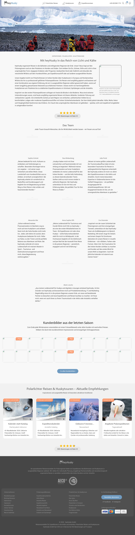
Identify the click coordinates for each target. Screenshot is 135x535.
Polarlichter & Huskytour (78, 492)
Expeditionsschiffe (42, 503)
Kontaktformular (9, 505)
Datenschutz (7, 500)
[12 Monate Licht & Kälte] (51, 410)
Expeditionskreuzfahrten (44, 496)
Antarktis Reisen (41, 500)
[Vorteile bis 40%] (117, 410)
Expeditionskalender (51, 424)
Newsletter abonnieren (111, 497)
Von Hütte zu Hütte (74, 510)
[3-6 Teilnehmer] (84, 410)
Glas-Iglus (72, 498)
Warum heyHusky (9, 512)
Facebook (107, 502)
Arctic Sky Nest (73, 500)
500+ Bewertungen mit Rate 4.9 (67, 116)
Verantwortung (8, 510)
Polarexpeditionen (43, 492)
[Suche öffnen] (122, 3)
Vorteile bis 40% (108, 400)
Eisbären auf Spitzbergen (44, 512)
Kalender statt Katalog (18, 424)
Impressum (7, 503)
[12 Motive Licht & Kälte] (18, 410)
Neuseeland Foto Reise (43, 508)
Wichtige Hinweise (9, 498)
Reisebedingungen (9, 496)
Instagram (116, 502)
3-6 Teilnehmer (75, 400)
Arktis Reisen (40, 498)
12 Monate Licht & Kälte (44, 400)
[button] (125, 3)
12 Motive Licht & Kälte (11, 400)
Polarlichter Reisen (51, 3)
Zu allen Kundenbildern (67, 371)
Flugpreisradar (73, 512)
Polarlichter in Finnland (75, 503)
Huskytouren (69, 3)
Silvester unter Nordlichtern (77, 505)
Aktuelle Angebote (42, 505)
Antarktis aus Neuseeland (44, 510)
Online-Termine (8, 508)
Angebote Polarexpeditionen (117, 424)
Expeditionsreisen (87, 3)
